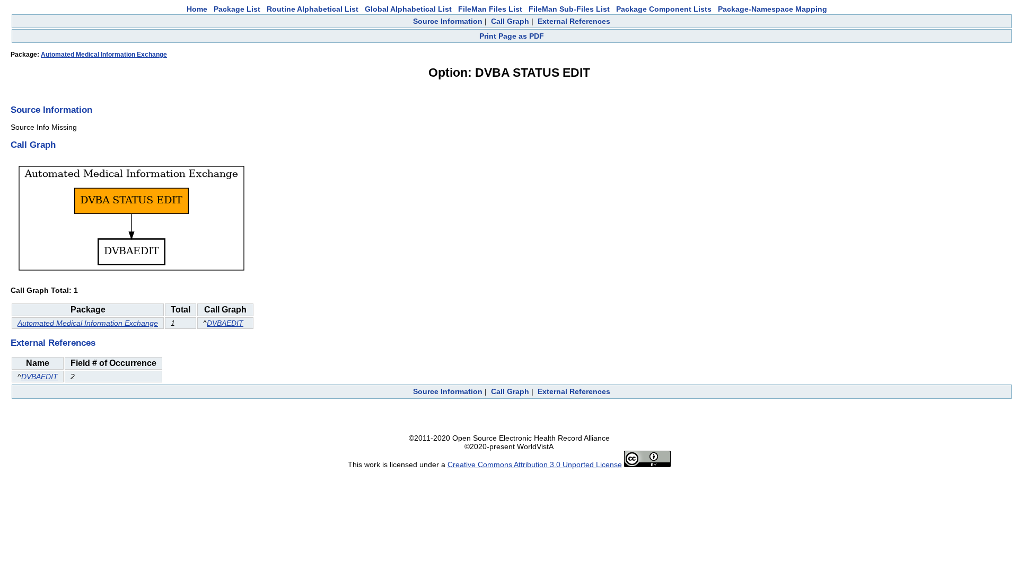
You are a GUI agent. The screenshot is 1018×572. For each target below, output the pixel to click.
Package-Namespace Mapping (772, 9)
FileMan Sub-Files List (569, 9)
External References (574, 21)
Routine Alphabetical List (312, 9)
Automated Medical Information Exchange (104, 54)
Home (197, 9)
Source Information (447, 21)
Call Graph (510, 21)
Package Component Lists (664, 9)
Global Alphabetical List (408, 9)
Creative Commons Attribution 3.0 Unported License (534, 464)
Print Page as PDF (511, 36)
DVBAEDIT (225, 323)
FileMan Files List (490, 9)
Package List (237, 9)
